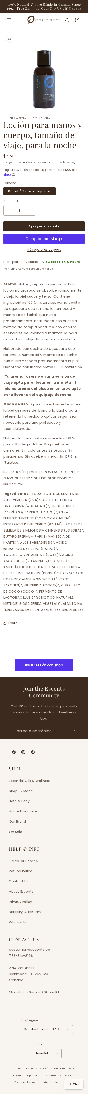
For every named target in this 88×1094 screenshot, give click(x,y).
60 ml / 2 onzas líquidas (29, 191)
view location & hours (61, 262)
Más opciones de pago (44, 250)
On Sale (15, 832)
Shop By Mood (21, 791)
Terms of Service (23, 861)
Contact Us (18, 881)
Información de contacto (60, 1082)
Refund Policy (20, 871)
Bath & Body (19, 801)
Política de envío (26, 1082)
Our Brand (17, 821)
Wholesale (17, 922)
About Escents (21, 891)
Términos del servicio (64, 1075)
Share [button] (13, 623)
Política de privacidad (28, 1075)
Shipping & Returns (25, 912)
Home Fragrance (23, 811)
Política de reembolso (58, 1068)
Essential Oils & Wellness (30, 781)
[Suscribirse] (74, 731)
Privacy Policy (20, 901)
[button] (9, 20)
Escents (32, 1068)
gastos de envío (19, 162)
